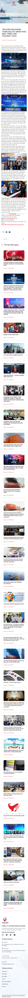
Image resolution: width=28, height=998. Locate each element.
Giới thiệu (4, 974)
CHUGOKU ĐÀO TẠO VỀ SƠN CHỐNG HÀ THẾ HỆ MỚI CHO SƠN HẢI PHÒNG (13, 423)
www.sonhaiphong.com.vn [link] (10, 218)
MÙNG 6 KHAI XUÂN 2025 (11, 334)
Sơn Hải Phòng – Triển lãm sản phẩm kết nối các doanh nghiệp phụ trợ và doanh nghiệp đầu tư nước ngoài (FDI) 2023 (14, 626)
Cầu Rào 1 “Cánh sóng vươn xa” (12, 682)
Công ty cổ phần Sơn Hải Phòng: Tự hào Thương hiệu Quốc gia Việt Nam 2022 (14, 837)
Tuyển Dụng (5, 984)
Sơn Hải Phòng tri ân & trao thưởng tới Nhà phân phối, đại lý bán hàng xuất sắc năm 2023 (13, 560)
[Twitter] (10, 935)
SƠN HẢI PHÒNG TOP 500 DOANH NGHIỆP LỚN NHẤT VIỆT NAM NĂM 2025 (14, 264)
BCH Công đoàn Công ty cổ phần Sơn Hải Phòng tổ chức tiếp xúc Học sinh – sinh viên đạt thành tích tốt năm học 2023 (14, 705)
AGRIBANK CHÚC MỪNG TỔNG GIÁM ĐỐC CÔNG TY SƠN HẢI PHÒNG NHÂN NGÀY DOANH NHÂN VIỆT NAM (14, 399)
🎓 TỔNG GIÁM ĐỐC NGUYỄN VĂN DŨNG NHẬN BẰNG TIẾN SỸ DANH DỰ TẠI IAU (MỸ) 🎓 (13, 468)
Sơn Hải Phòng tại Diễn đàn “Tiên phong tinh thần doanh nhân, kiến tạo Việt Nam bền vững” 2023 (14, 639)
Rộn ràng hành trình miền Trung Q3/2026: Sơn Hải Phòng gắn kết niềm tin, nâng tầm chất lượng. (13, 860)
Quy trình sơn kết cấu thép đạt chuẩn (14, 815)
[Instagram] (3, 935)
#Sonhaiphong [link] (11, 224)
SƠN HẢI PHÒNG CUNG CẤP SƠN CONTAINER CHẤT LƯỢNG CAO (13, 445)
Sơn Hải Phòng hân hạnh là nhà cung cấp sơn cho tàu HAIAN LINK (14, 661)
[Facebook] (6, 935)
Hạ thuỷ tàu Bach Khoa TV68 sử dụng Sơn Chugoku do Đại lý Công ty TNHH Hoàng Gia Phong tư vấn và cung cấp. (14, 515)
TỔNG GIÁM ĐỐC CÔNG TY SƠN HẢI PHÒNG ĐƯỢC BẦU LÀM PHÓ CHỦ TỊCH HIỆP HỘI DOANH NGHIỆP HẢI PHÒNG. (14, 312)
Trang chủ (4, 971)
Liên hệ (4, 986)
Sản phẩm (4, 976)
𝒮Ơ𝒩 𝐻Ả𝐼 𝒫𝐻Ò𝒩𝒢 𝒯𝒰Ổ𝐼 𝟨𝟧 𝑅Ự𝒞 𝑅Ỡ (13, 355)
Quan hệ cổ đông (6, 981)
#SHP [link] (2, 224)
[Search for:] (14, 239)
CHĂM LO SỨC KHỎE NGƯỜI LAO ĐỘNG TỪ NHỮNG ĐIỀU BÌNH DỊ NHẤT (13, 904)
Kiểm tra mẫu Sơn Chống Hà (11, 882)
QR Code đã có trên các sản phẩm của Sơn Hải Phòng (13, 772)
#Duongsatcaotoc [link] (19, 224)
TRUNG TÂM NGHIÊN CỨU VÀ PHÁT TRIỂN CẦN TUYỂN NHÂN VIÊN (14, 751)
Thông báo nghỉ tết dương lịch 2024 (14, 604)
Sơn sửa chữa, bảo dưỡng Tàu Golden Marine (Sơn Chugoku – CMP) (12, 491)
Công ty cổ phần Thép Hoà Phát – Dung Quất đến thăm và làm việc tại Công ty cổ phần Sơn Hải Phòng (13, 729)
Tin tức (3, 979)
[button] (6, 232)
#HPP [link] (5, 224)
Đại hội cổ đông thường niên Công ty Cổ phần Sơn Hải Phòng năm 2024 (14, 538)
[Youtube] (14, 935)
